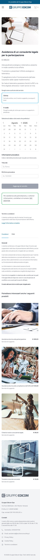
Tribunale (4, 163)
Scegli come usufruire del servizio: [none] (13, 90)
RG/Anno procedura (8, 172)
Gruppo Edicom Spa (25, 2)
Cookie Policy (9, 541)
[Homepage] (20, 7)
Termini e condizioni (11, 544)
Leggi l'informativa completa (11, 223)
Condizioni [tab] (5, 234)
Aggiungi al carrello (20, 186)
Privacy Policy (9, 537)
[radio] (20, 98)
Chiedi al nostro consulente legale (12, 432)
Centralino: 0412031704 (12, 530)
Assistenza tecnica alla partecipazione (14, 339)
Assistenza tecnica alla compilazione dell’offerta (17, 386)
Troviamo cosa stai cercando (11, 479)
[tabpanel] (20, 262)
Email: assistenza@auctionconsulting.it (17, 533)
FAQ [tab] (13, 234)
